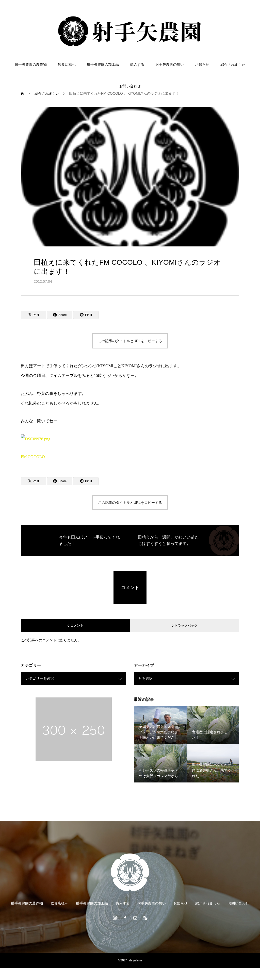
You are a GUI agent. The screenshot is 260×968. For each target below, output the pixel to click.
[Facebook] (124, 917)
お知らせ (202, 64)
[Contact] (135, 917)
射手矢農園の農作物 (31, 64)
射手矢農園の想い (169, 64)
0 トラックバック (185, 625)
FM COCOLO (33, 457)
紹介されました (232, 64)
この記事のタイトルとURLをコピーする (130, 341)
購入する (137, 64)
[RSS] (145, 917)
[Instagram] (114, 917)
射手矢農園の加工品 (103, 64)
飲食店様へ (67, 64)
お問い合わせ (130, 86)
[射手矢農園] (130, 31)
